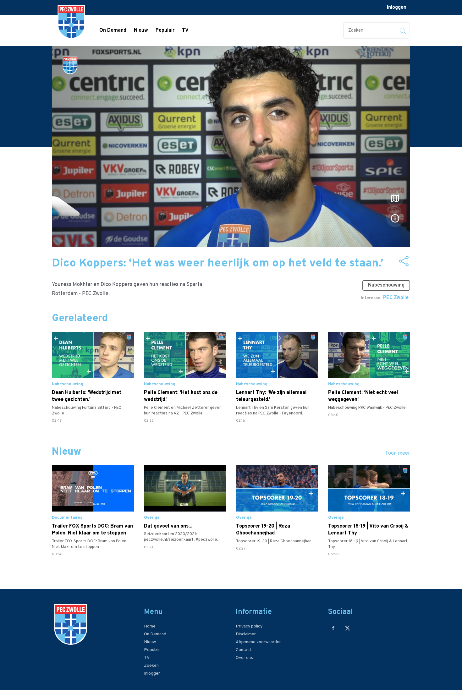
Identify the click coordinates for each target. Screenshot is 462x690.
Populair (165, 30)
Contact (243, 650)
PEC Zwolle (396, 298)
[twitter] (347, 627)
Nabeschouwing (386, 285)
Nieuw (141, 30)
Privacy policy (249, 626)
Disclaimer (246, 634)
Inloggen (396, 7)
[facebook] (333, 627)
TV (185, 30)
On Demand (112, 30)
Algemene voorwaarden (259, 642)
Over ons (244, 657)
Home (150, 626)
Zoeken (151, 665)
